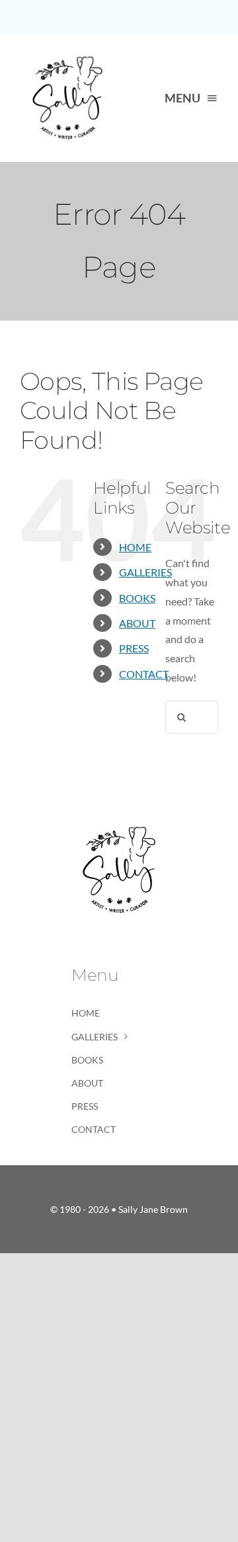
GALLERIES (145, 572)
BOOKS (137, 598)
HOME (135, 547)
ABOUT (137, 623)
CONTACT (144, 674)
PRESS (134, 648)
